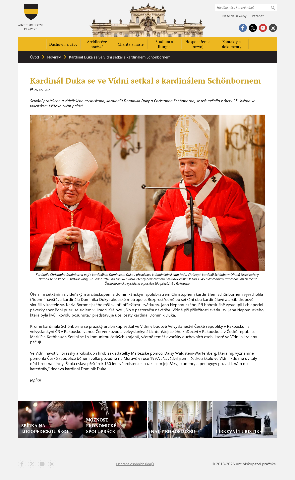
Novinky (54, 57)
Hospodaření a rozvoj (198, 44)
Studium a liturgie (164, 44)
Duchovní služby (63, 44)
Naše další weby (234, 16)
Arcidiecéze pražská (97, 44)
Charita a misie (131, 44)
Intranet (257, 16)
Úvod (34, 57)
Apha (30, 17)
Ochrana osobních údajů (135, 464)
